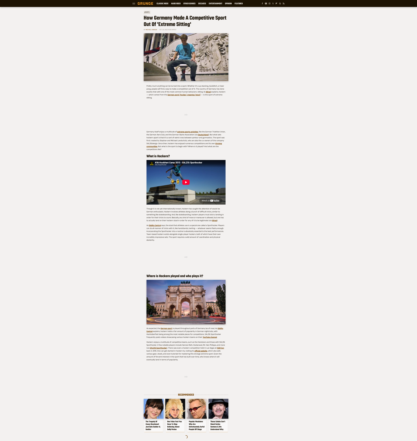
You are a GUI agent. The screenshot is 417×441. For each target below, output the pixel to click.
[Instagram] (269, 3)
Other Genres (189, 3)
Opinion (228, 3)
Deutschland (203, 135)
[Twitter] (273, 3)
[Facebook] (262, 3)
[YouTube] (266, 3)
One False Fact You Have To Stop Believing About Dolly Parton (174, 425)
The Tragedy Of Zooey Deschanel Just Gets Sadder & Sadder (153, 425)
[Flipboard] (276, 3)
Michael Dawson (151, 29)
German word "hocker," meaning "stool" (184, 95)
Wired (208, 92)
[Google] (280, 3)
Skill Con (220, 348)
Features (239, 3)
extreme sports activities (187, 132)
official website (200, 351)
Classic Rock (162, 3)
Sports (146, 12)
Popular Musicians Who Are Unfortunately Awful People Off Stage (196, 425)
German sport (166, 328)
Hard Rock (176, 3)
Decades (202, 3)
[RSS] (284, 3)
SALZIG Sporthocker (221, 79)
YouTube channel (210, 337)
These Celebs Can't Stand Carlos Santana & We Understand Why (217, 425)
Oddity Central (155, 225)
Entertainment (215, 3)
